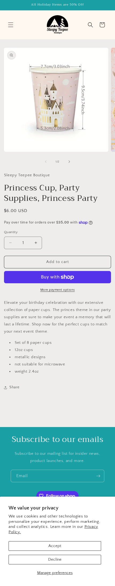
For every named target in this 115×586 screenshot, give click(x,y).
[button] (11, 25)
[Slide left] (46, 162)
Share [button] (14, 387)
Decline (55, 559)
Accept (54, 546)
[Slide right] (69, 162)
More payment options (57, 290)
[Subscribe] (98, 476)
